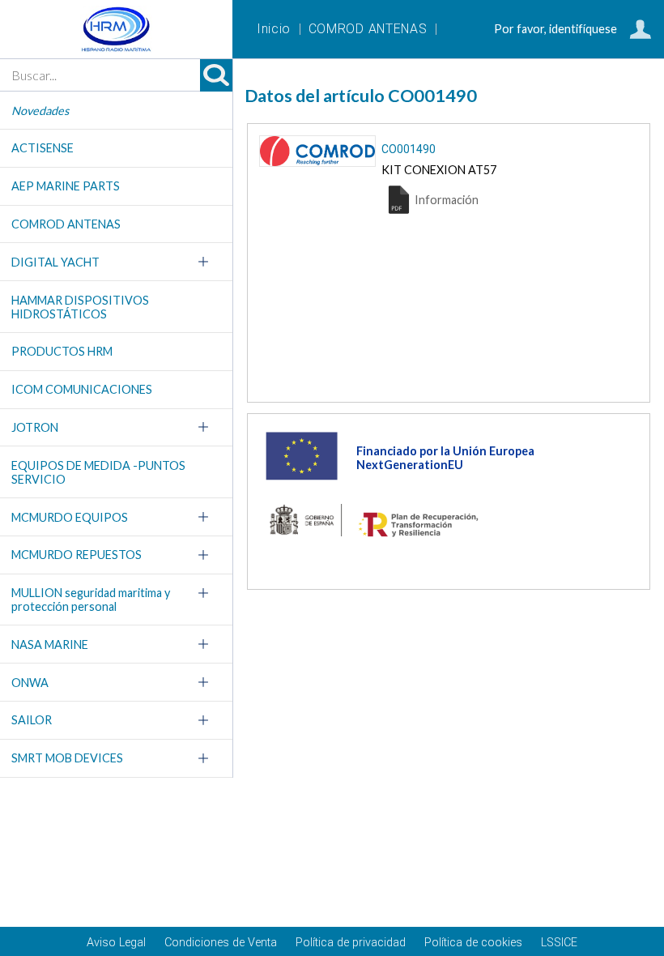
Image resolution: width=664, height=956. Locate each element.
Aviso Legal (116, 943)
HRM (27, 14)
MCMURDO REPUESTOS (76, 554)
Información (415, 200)
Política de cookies (473, 943)
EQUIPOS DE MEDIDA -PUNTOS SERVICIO (98, 472)
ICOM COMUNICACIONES (81, 389)
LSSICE (559, 943)
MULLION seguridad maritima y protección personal (90, 599)
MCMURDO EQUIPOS (69, 517)
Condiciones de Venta (220, 943)
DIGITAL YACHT (55, 262)
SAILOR (31, 720)
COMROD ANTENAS (66, 224)
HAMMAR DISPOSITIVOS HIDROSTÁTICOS (80, 307)
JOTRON (34, 427)
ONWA (30, 682)
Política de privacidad (351, 943)
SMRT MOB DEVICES (67, 758)
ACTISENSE (42, 148)
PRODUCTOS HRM (62, 351)
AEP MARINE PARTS (65, 186)
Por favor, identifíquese (555, 29)
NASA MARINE (49, 644)
